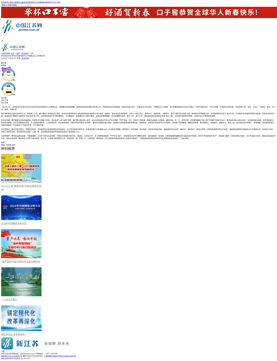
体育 (27, 2)
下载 (3, 351)
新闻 (6, 2)
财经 (48, 2)
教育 (44, 2)
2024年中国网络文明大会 (14, 223)
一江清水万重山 (9, 299)
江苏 (10, 2)
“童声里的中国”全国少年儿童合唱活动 (20, 261)
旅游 (23, 2)
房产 (51, 2)
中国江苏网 (5, 53)
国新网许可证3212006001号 (11, 356)
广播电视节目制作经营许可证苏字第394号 (60, 356)
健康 (41, 2)
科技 (30, 2)
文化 (20, 2)
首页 (3, 2)
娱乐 (34, 2)
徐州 (18, 53)
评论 (13, 2)
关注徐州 (24, 53)
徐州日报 (25, 58)
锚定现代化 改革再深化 (13, 334)
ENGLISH (57, 2)
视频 (16, 2)
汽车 (37, 2)
